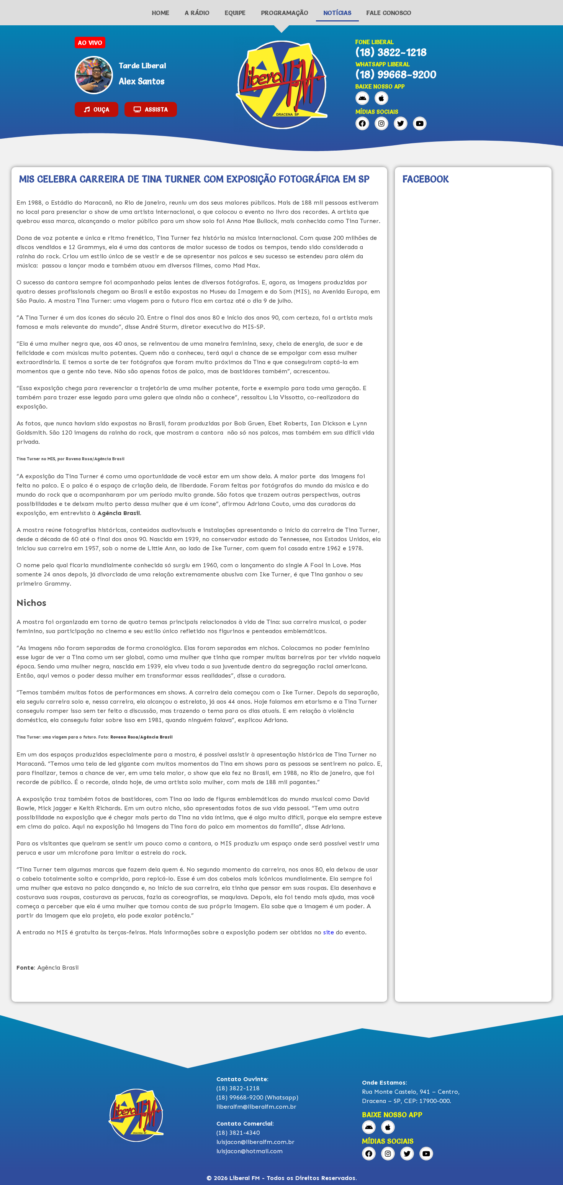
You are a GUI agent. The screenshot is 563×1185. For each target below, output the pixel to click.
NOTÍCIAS (337, 12)
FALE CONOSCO (389, 12)
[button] (96, 109)
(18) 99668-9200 (396, 74)
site (327, 932)
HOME (160, 12)
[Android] (362, 98)
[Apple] (381, 98)
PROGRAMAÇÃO (284, 12)
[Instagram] (381, 123)
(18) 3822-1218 (391, 52)
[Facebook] (362, 123)
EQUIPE (235, 12)
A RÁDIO (197, 12)
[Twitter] (401, 123)
